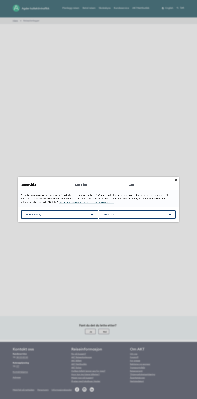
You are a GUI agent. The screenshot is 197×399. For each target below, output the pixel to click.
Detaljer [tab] (81, 185)
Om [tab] (131, 185)
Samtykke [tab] (28, 185)
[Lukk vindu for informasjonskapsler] (176, 180)
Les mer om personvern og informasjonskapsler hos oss (86, 202)
